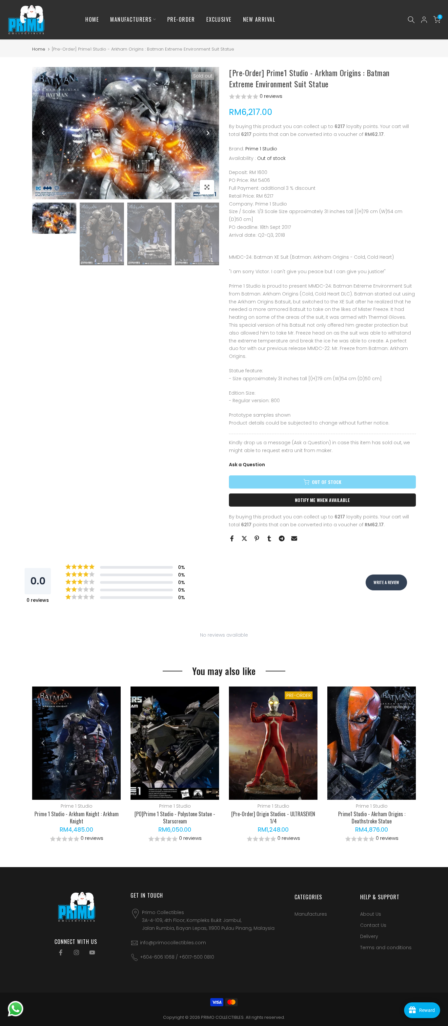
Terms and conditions (386, 947)
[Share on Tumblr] (269, 538)
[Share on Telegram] (282, 538)
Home (38, 49)
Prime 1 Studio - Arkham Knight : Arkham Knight (76, 817)
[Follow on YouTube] (92, 952)
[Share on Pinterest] (257, 538)
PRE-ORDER (181, 19)
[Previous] (43, 133)
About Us (370, 914)
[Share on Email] (294, 538)
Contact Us (373, 925)
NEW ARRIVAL (259, 19)
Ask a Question (247, 464)
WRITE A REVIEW (386, 582)
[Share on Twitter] (244, 538)
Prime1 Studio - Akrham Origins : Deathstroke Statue (371, 817)
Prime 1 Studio (261, 148)
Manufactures (311, 914)
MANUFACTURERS (131, 19)
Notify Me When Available (322, 499)
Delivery (369, 936)
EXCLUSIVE (219, 19)
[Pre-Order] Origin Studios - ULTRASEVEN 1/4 (273, 817)
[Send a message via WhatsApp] (16, 1009)
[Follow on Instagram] (76, 952)
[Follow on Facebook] (61, 952)
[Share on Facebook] (232, 538)
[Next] (207, 133)
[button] (322, 97)
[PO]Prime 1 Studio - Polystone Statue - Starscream (174, 817)
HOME (92, 19)
